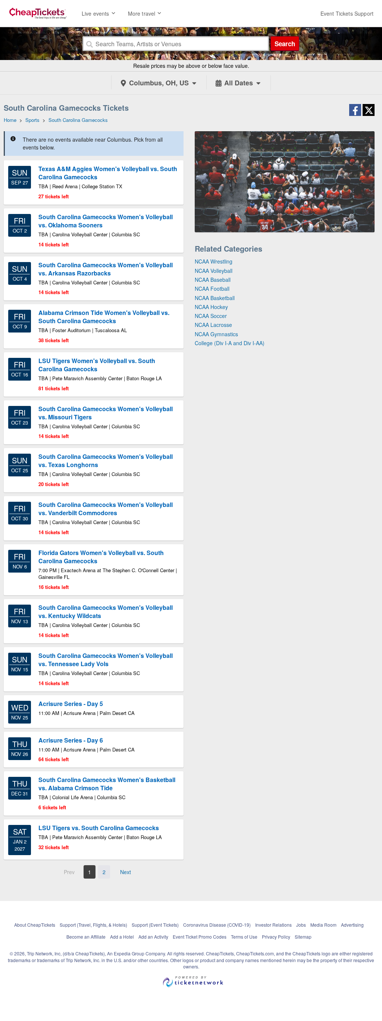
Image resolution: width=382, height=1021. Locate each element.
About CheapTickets (34, 924)
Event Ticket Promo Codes (199, 936)
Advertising (352, 924)
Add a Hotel (122, 936)
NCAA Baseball (213, 279)
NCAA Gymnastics (216, 334)
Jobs (301, 924)
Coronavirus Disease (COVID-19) (217, 924)
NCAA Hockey (211, 307)
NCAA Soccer (211, 315)
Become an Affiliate (86, 936)
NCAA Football (212, 288)
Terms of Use (244, 936)
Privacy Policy (276, 936)
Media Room (323, 924)
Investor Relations (273, 924)
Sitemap (303, 936)
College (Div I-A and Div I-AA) (229, 343)
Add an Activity (153, 936)
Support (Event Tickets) (155, 924)
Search (285, 43)
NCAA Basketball (215, 298)
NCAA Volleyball (213, 270)
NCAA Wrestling (213, 261)
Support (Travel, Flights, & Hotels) (93, 924)
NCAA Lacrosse (213, 324)
